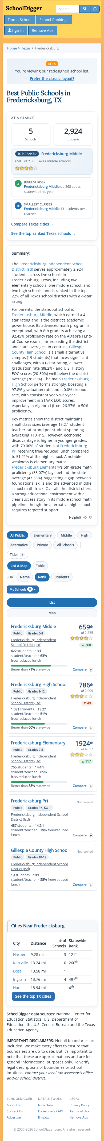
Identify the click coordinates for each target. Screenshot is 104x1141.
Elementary (43, 535)
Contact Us (15, 1111)
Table (40, 565)
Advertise (14, 1117)
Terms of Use (80, 1111)
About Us (13, 1105)
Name (25, 577)
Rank (42, 577)
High (84, 535)
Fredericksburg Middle (61, 153)
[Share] (95, 9)
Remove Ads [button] (43, 30)
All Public (17, 535)
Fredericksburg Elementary (36, 467)
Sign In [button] (17, 30)
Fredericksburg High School (38, 684)
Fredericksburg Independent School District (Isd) (33, 642)
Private (42, 544)
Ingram (19, 979)
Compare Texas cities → (32, 224)
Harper (19, 954)
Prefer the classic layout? (52, 78)
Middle (66, 535)
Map (52, 612)
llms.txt (43, 1117)
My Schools (20, 589)
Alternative (19, 544)
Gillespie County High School (40, 850)
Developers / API (50, 1111)
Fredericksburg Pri (29, 800)
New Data (45, 1105)
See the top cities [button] (33, 996)
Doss (17, 971)
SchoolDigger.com (47, 1129)
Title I (16, 554)
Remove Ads (79, 1117)
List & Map (19, 565)
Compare (80, 669)
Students (62, 577)
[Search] (84, 9)
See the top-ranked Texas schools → (43, 233)
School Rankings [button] (54, 19)
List (52, 602)
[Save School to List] (91, 670)
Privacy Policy (80, 1105)
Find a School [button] (19, 19)
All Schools (65, 544)
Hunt (17, 987)
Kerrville (20, 962)
